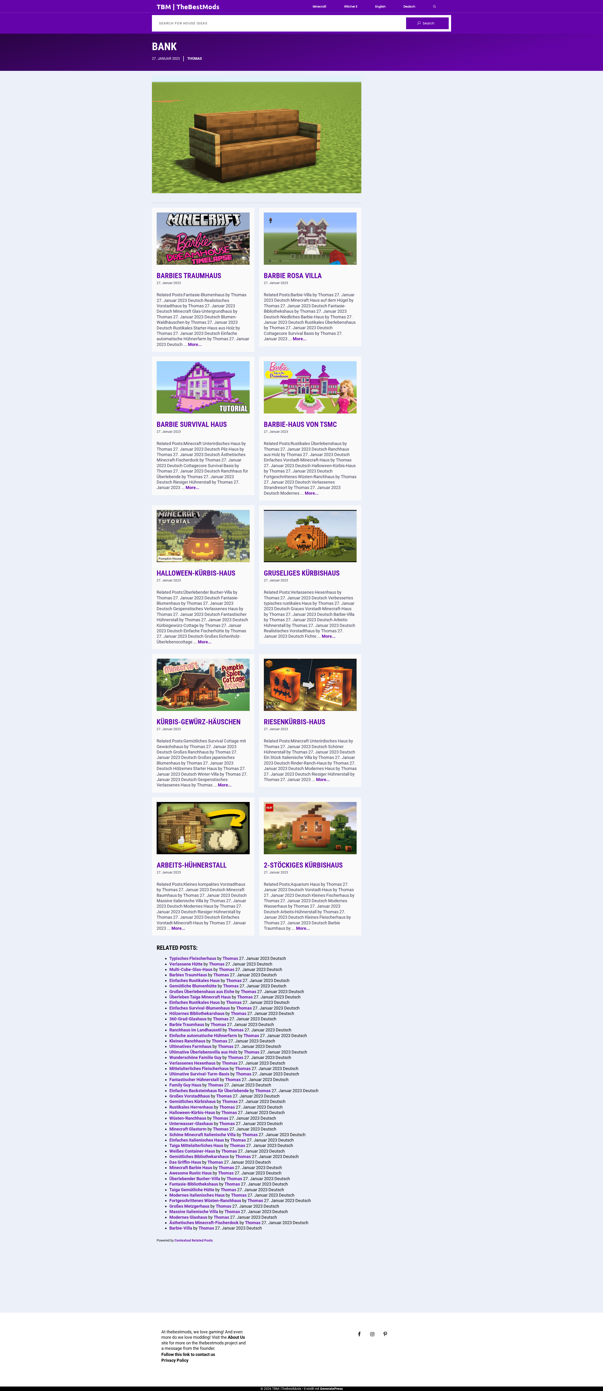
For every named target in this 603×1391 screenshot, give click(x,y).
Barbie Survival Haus (192, 424)
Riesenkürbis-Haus (294, 722)
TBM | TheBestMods (188, 6)
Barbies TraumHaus (189, 276)
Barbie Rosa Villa (293, 276)
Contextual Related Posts (194, 1240)
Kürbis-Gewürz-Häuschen (198, 722)
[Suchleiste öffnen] (434, 6)
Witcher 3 (350, 6)
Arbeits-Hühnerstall (192, 865)
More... (195, 344)
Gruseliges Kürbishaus (302, 573)
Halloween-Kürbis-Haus (196, 573)
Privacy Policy (174, 1360)
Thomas (194, 58)
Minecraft (319, 6)
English (380, 6)
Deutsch (409, 6)
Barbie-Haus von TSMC (300, 424)
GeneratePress (331, 1389)
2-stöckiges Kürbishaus (303, 865)
